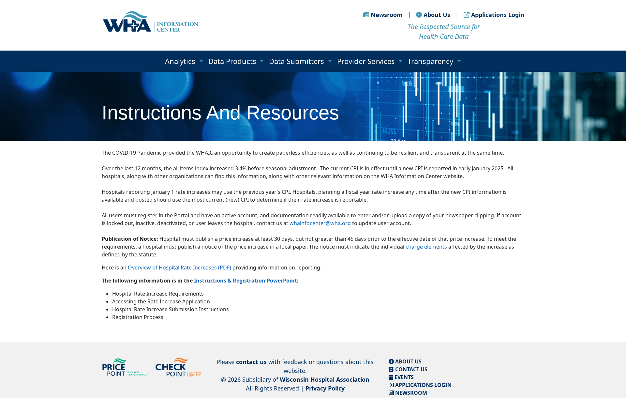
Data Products (233, 61)
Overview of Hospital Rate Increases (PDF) (179, 267)
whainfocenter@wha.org (320, 223)
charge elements (426, 246)
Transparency (431, 61)
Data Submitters (297, 61)
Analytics (181, 61)
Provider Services (367, 61)
